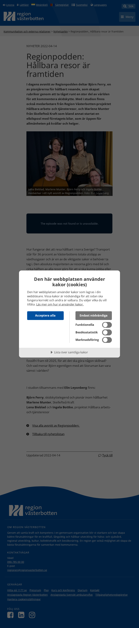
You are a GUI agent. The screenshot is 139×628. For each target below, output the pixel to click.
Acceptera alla (45, 315)
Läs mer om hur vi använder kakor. (60, 304)
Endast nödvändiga (94, 315)
